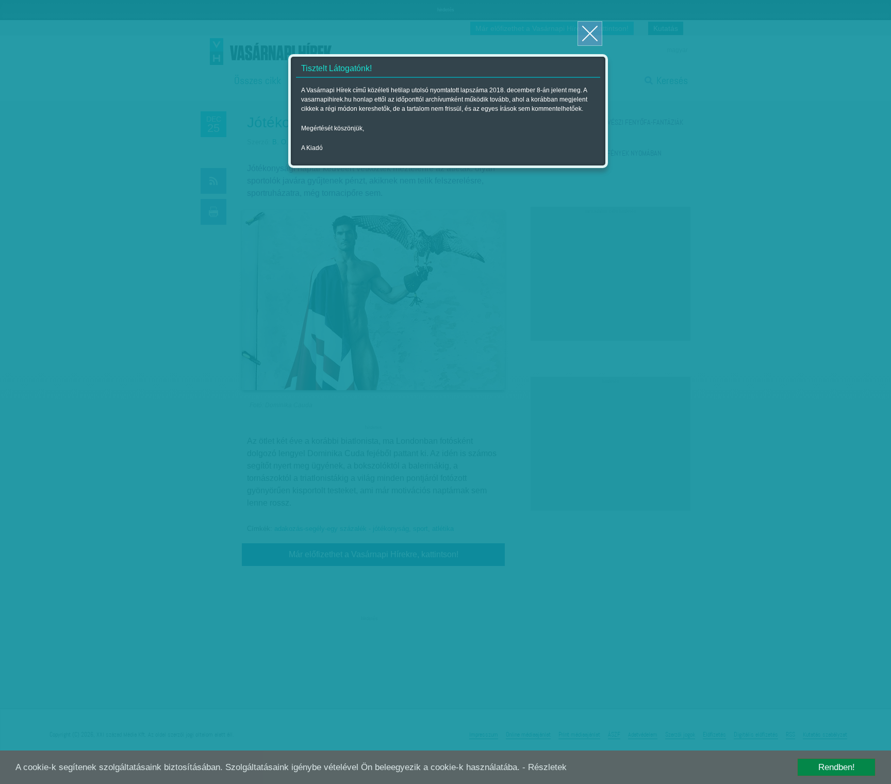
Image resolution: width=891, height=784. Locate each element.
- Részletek (544, 767)
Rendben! (836, 767)
